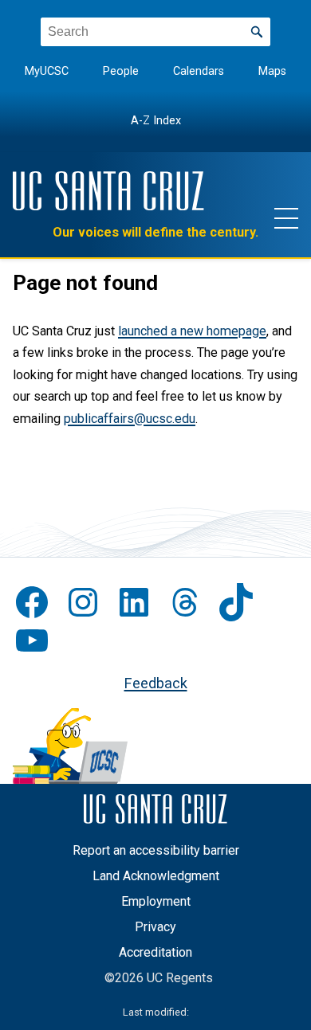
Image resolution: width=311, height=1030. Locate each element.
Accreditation (155, 952)
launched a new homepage (192, 331)
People (121, 71)
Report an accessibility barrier (156, 850)
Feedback (155, 683)
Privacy (155, 926)
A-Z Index (156, 120)
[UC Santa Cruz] (108, 190)
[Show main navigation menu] (286, 217)
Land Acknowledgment (156, 875)
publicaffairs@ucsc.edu (129, 418)
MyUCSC (47, 71)
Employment (156, 901)
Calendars (198, 71)
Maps (272, 71)
